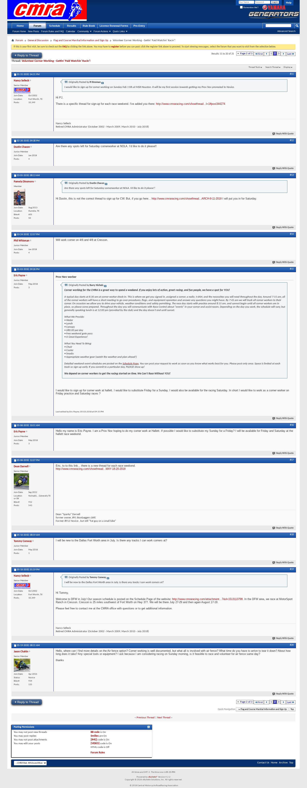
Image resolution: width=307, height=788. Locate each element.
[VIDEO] (95, 743)
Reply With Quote (285, 134)
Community (83, 31)
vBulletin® (153, 777)
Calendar (70, 31)
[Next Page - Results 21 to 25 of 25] (283, 54)
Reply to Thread (27, 55)
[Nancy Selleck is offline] (22, 90)
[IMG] (94, 739)
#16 (292, 425)
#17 (292, 460)
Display (287, 67)
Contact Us (263, 762)
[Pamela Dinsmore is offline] (19, 197)
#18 (292, 534)
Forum (37, 25)
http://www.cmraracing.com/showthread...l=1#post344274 (190, 103)
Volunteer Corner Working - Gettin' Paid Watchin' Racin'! (56, 61)
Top (292, 709)
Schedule (54, 25)
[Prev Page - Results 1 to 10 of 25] (266, 54)
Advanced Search (286, 31)
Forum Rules (98, 752)
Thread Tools (254, 67)
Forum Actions (101, 31)
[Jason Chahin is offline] (22, 665)
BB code (95, 732)
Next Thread (163, 717)
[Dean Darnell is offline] (21, 481)
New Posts (33, 31)
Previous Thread (146, 717)
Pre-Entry (139, 25)
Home (20, 25)
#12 (292, 140)
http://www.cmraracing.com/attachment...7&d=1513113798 (207, 599)
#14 (292, 234)
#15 (292, 269)
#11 (292, 74)
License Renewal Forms (114, 25)
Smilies (95, 736)
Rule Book (89, 25)
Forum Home (19, 31)
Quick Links (119, 31)
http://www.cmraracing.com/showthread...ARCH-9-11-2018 (187, 198)
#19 (292, 569)
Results (71, 25)
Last (289, 54)
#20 (292, 645)
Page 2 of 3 (246, 53)
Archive (283, 762)
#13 (292, 175)
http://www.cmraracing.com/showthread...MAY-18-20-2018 (91, 468)
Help (288, 2)
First (260, 54)
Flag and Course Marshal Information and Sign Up (80, 40)
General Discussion (38, 40)
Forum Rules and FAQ (52, 31)
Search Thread (272, 67)
